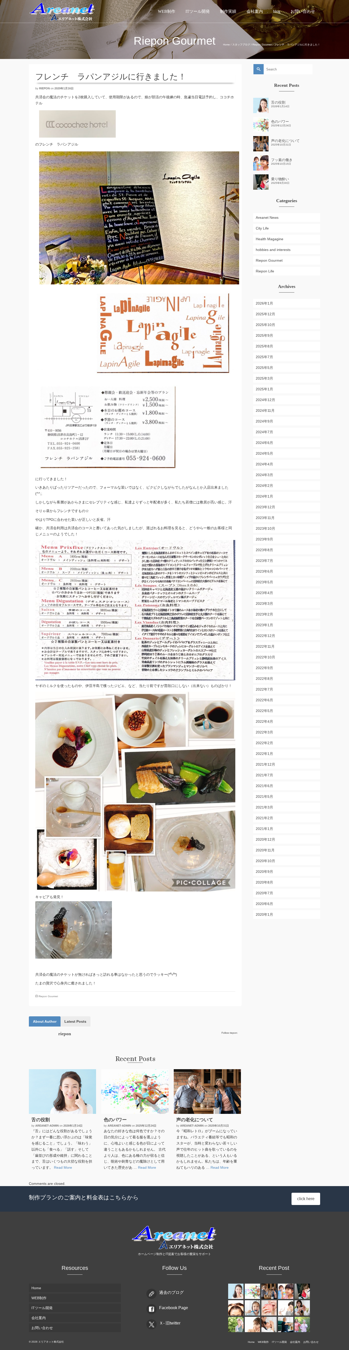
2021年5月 (264, 796)
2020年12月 (265, 839)
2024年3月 (264, 475)
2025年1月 (264, 389)
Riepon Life (265, 271)
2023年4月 (264, 593)
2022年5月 (264, 711)
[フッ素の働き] (286, 1291)
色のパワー (280, 121)
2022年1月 (264, 754)
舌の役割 (278, 102)
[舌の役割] (62, 1091)
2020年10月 (265, 861)
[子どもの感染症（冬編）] (269, 1324)
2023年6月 (264, 571)
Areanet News (267, 217)
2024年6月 (264, 443)
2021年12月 (265, 764)
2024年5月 (264, 453)
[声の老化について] (207, 1091)
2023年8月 (264, 550)
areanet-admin (47, 1125)
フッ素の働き (282, 160)
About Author (44, 1021)
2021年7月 (264, 775)
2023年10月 (265, 528)
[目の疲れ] (286, 1308)
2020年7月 (264, 893)
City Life (262, 228)
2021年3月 (264, 807)
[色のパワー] (134, 1091)
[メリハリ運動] (303, 1324)
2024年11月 (265, 410)
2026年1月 (264, 303)
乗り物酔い (280, 179)
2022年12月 (265, 636)
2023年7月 (264, 561)
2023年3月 (264, 603)
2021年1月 (264, 829)
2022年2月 (264, 743)
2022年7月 (264, 689)
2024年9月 (264, 421)
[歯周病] (269, 1308)
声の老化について (285, 141)
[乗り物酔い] (303, 1291)
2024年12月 (265, 400)
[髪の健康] (236, 1308)
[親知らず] (253, 1324)
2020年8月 (264, 882)
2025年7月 (264, 357)
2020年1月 (264, 914)
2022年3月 (264, 732)
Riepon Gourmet (48, 996)
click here (306, 1199)
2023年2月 (264, 614)
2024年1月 (264, 496)
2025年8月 (264, 346)
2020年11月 (265, 850)
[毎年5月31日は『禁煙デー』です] (303, 1308)
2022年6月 (264, 700)
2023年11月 (265, 518)
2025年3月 (264, 378)
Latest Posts (75, 1021)
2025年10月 (265, 325)
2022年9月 (264, 668)
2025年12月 (265, 314)
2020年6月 (264, 904)
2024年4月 (264, 464)
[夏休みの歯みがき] (253, 1308)
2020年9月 (264, 872)
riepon (44, 88)
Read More (63, 1167)
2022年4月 (264, 721)
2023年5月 (264, 582)
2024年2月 (264, 486)
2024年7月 (264, 432)
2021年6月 (264, 786)
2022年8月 (264, 679)
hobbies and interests (273, 250)
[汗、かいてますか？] (236, 1324)
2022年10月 (265, 657)
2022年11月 (265, 646)
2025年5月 (264, 368)
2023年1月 (264, 625)
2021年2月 (264, 818)
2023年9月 (264, 539)
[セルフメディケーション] (286, 1324)
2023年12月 (265, 507)
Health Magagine (269, 239)
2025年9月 (264, 335)
